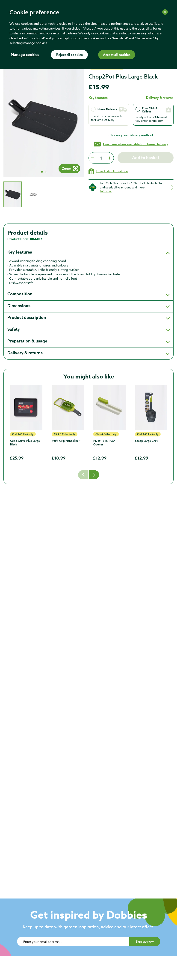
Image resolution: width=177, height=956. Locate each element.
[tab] (12, 194)
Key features (98, 98)
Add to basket (145, 158)
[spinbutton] (101, 157)
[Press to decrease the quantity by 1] (93, 157)
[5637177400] (26, 407)
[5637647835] (109, 407)
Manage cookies (25, 55)
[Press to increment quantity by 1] (109, 157)
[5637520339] (151, 407)
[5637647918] (68, 407)
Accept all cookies (116, 55)
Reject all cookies (69, 55)
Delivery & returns (159, 98)
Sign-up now (145, 941)
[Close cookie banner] (165, 12)
